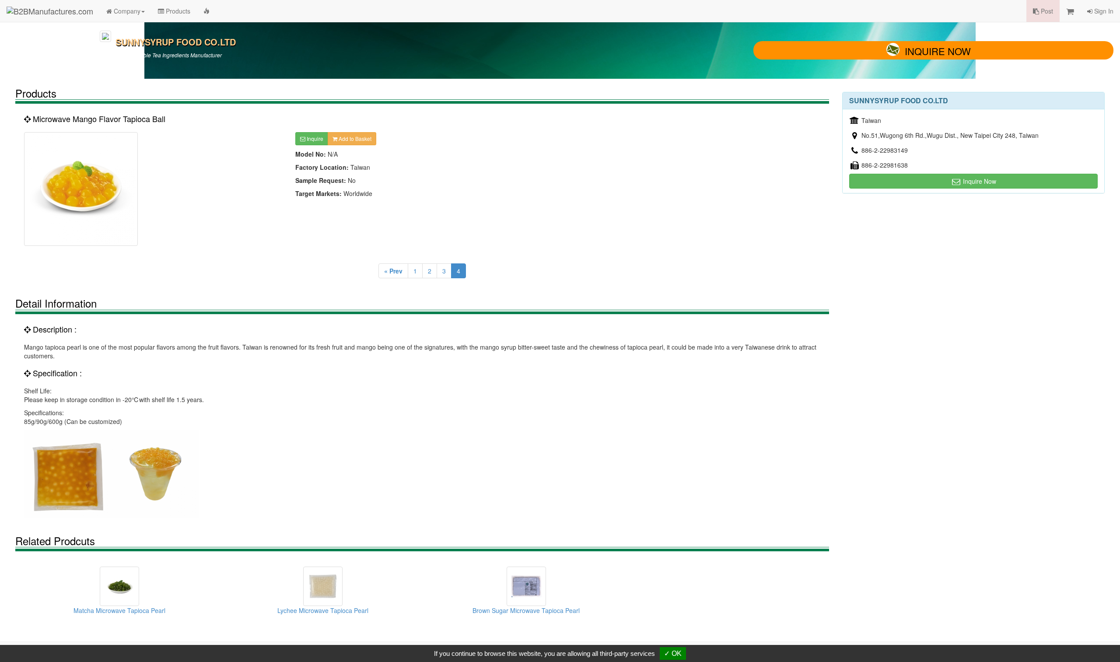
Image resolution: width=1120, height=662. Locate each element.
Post (1046, 11)
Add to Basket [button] (354, 138)
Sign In (1102, 11)
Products (177, 11)
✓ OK (673, 653)
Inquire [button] (314, 138)
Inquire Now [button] (978, 181)
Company (126, 11)
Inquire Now (938, 51)
